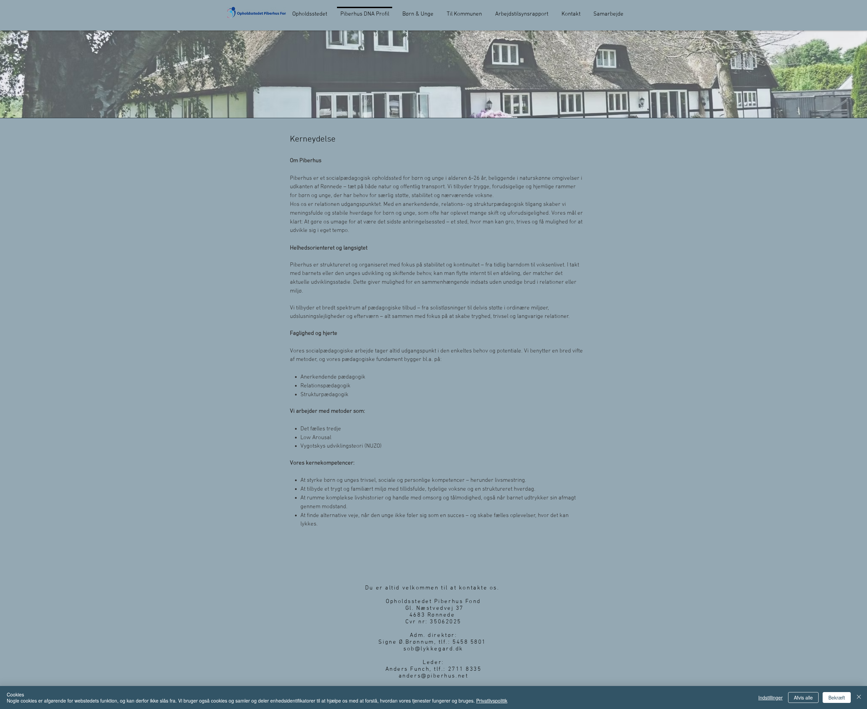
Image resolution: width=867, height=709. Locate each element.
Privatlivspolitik (491, 700)
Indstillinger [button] (770, 697)
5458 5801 (470, 642)
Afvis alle (803, 697)
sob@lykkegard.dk (433, 649)
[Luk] (859, 697)
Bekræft (836, 697)
